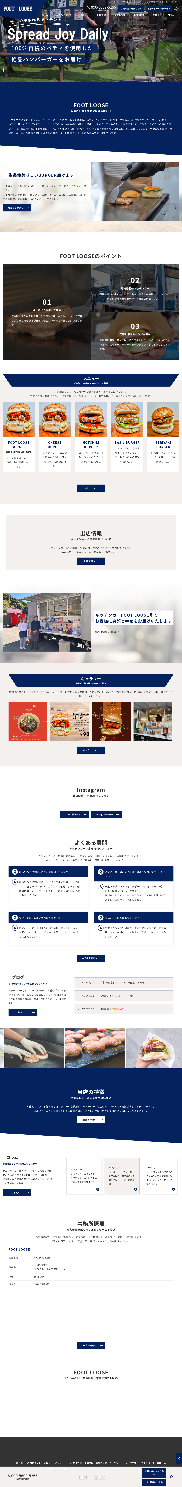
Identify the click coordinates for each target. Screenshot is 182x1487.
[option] (52, 1048)
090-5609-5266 (42, 1257)
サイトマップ (135, 1468)
